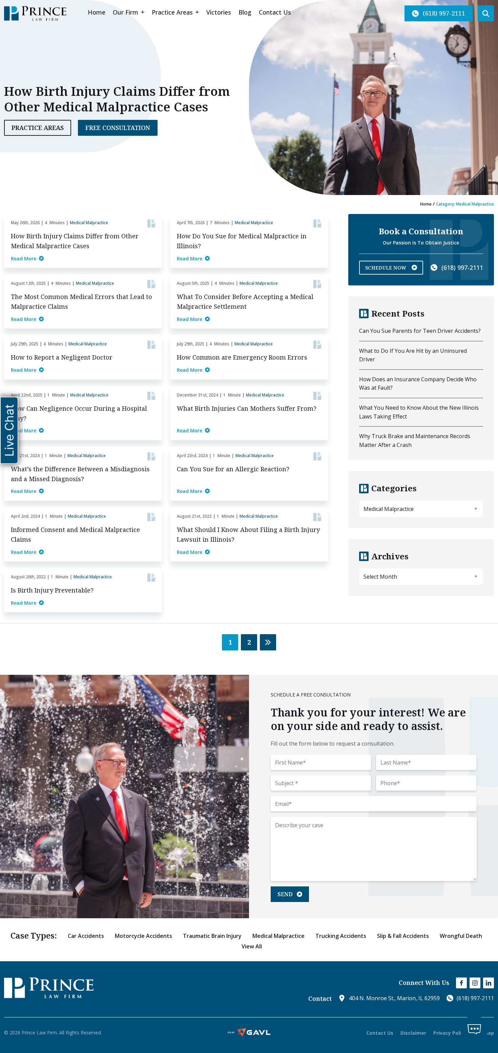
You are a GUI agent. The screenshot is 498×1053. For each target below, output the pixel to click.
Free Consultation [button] (117, 128)
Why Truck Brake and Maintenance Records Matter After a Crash (414, 440)
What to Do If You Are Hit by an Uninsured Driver (413, 355)
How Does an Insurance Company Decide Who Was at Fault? (418, 383)
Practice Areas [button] (38, 128)
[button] (438, 13)
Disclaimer (413, 1033)
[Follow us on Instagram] (475, 982)
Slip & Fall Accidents (403, 936)
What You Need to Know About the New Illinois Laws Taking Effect (419, 412)
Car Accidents (86, 936)
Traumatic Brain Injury (212, 936)
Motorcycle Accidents (143, 936)
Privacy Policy (449, 1033)
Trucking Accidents (340, 936)
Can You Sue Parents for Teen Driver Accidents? (420, 331)
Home (426, 204)
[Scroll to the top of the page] (29, 1018)
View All (252, 946)
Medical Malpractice (89, 222)
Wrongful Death (461, 936)
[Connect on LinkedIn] (488, 982)
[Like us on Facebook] (461, 982)
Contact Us (379, 1033)
